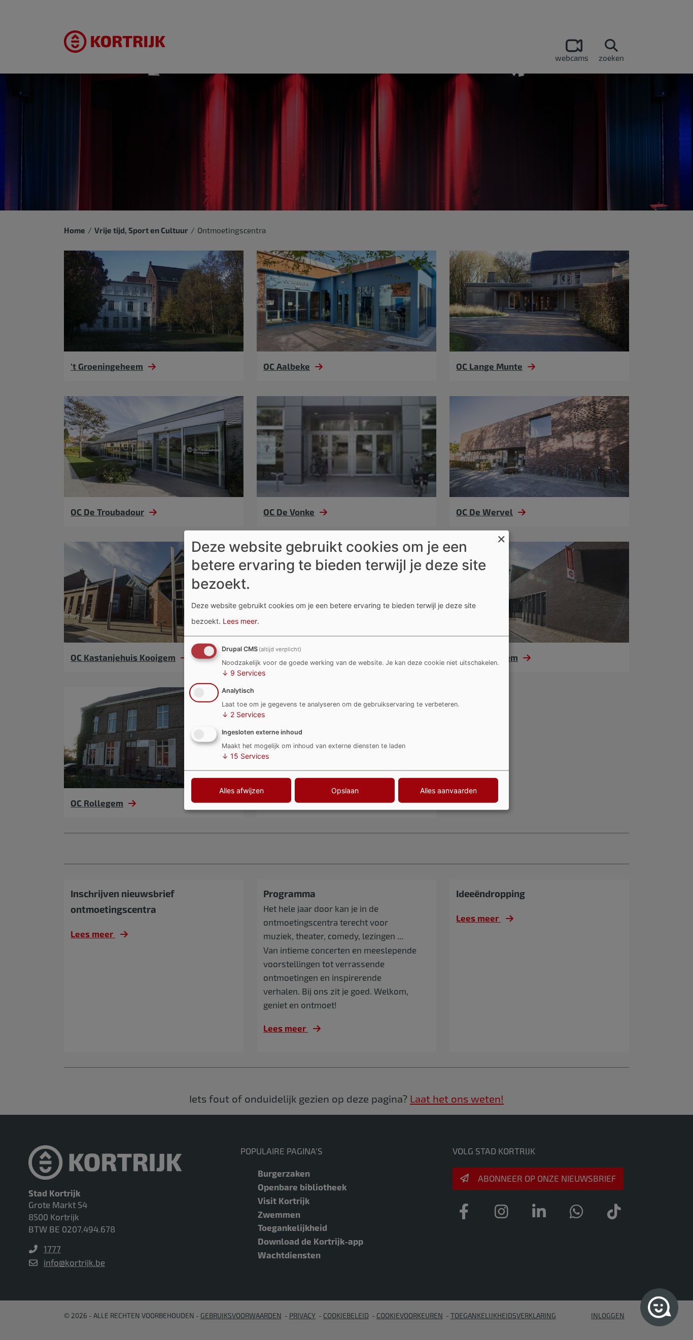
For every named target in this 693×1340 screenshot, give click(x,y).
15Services (245, 755)
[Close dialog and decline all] (501, 537)
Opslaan (345, 790)
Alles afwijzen (241, 790)
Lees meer (240, 620)
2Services (243, 714)
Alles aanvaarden (448, 790)
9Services (243, 672)
